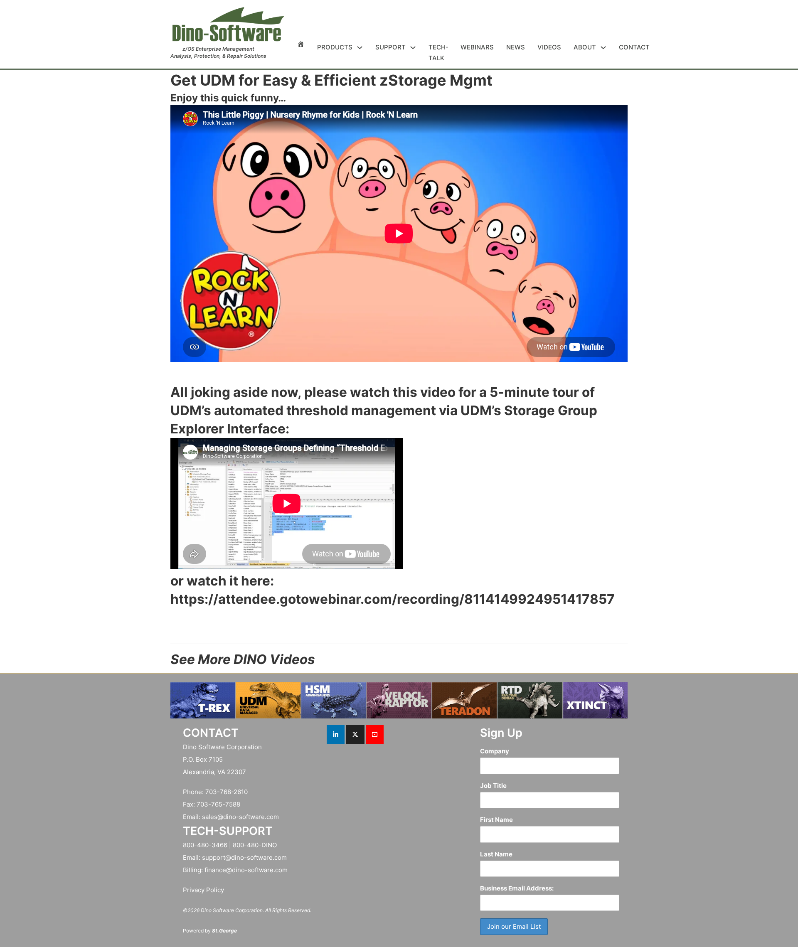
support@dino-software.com (244, 857)
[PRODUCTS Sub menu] (360, 47)
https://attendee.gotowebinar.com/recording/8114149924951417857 (392, 599)
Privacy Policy (203, 890)
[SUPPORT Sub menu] (413, 47)
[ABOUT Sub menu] (603, 47)
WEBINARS (477, 47)
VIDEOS (549, 47)
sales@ (212, 817)
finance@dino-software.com (246, 870)
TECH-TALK (438, 52)
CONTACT (634, 47)
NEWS (515, 47)
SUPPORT (390, 47)
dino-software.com (251, 817)
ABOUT (585, 47)
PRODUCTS (334, 47)
